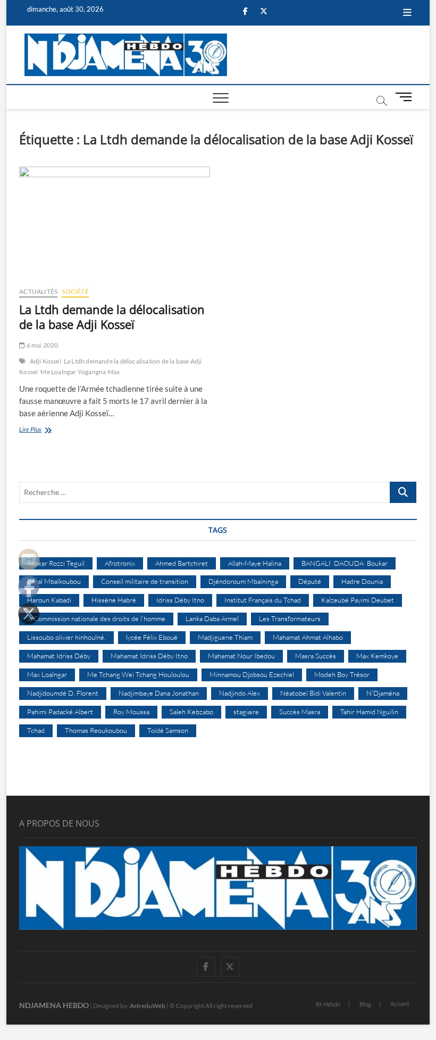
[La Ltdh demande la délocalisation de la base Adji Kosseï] (114, 223)
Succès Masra (299, 711)
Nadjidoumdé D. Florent (62, 693)
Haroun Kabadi (49, 600)
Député (309, 581)
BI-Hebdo (328, 1004)
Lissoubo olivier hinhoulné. (66, 637)
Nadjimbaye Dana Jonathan (159, 693)
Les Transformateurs (290, 618)
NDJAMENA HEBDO (54, 1005)
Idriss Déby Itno (180, 600)
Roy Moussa (131, 711)
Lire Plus (48, 430)
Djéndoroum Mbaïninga (243, 581)
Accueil (399, 1003)
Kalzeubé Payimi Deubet (357, 600)
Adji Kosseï (45, 361)
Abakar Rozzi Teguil (56, 563)
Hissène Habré (113, 600)
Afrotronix (120, 563)
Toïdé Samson (167, 730)
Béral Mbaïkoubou (54, 581)
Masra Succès (315, 655)
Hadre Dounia (362, 581)
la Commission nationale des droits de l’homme (96, 618)
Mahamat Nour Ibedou (241, 655)
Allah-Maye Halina (254, 563)
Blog (365, 1004)
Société (75, 291)
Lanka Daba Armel (212, 618)
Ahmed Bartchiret (181, 563)
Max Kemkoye (377, 655)
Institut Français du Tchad (262, 600)
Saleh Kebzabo (191, 711)
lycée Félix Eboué (152, 637)
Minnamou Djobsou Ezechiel (251, 674)
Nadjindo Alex (239, 693)
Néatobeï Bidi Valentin (313, 693)
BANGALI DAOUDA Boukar (344, 563)
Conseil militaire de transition (144, 581)
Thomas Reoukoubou (96, 730)
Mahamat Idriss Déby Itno (149, 655)
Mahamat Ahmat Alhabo (308, 637)
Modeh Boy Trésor (342, 674)
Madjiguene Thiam (225, 637)
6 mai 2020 (41, 345)
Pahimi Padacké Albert (60, 711)
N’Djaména (382, 693)
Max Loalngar (47, 674)
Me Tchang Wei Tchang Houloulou (138, 674)
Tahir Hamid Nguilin (369, 711)
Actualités (38, 291)
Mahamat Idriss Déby (58, 655)
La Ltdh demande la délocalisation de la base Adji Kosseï (112, 316)
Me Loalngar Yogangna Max (80, 372)
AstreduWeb (147, 1006)
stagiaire (246, 711)
